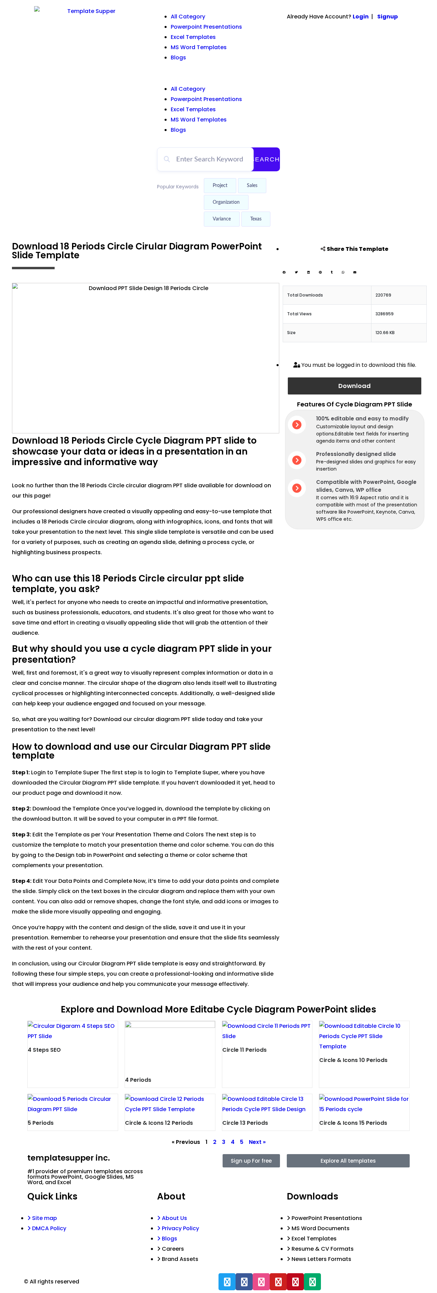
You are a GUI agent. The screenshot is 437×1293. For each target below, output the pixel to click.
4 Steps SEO (44, 1050)
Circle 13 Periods (245, 1123)
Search (265, 159)
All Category (188, 16)
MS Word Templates (199, 47)
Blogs (178, 57)
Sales (252, 185)
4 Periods (138, 1080)
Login (361, 16)
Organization (226, 202)
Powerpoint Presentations (206, 27)
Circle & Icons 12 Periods (159, 1123)
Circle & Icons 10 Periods (353, 1060)
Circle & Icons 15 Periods (353, 1123)
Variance (222, 219)
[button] (218, 73)
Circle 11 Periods (244, 1050)
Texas (256, 219)
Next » (257, 1142)
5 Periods (41, 1123)
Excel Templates (193, 37)
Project (220, 185)
